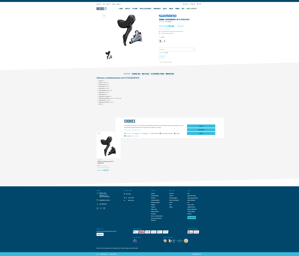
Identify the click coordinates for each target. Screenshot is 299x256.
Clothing (134, 9)
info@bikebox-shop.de (104, 200)
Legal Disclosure (191, 207)
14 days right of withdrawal (167, 33)
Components (157, 9)
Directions (128, 194)
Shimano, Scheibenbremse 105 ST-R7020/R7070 (105, 162)
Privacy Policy (190, 204)
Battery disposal (191, 200)
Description (126, 74)
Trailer (171, 9)
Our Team (171, 193)
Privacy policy (128, 130)
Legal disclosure (136, 130)
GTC (188, 202)
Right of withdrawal (191, 209)
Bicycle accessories (145, 9)
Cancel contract (191, 217)
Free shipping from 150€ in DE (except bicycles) (172, 31)
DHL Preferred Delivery (167, 133)
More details (145, 74)
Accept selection (201, 129)
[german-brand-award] (173, 241)
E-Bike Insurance (155, 211)
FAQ (188, 193)
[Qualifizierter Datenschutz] (186, 241)
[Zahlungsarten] (158, 232)
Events (170, 202)
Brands (177, 9)
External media (154, 133)
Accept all (201, 126)
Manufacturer (170, 74)
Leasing (113, 4)
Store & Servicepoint (174, 200)
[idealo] (135, 241)
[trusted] (165, 241)
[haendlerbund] (180, 241)
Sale (183, 9)
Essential (129, 133)
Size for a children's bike (157, 216)
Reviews (189, 213)
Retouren (153, 198)
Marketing (145, 133)
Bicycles (127, 9)
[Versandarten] (193, 232)
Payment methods (155, 202)
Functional (129, 136)
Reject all (201, 133)
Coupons (153, 207)
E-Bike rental (154, 209)
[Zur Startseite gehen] (104, 8)
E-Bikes (121, 9)
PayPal (177, 133)
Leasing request (155, 195)
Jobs (104, 4)
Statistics (137, 133)
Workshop (153, 213)
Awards (171, 207)
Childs (165, 9)
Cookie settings (191, 211)
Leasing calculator (155, 200)
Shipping (168, 28)
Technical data (136, 74)
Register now (100, 234)
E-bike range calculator (192, 198)
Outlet (189, 9)
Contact (171, 195)
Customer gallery (173, 198)
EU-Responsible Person (157, 74)
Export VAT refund (191, 195)
